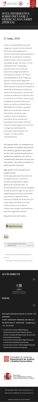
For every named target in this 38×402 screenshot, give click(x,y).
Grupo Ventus (25, 399)
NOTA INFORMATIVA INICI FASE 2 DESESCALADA (21, 244)
